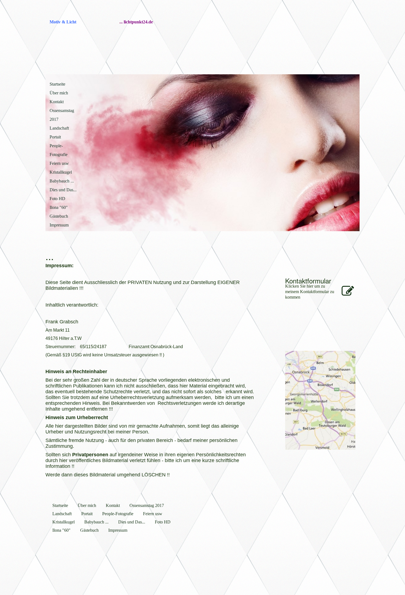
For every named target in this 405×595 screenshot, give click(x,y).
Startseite (57, 84)
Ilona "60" (59, 207)
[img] (320, 33)
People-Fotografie (59, 150)
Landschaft (59, 128)
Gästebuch (59, 216)
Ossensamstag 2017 (62, 115)
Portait (55, 137)
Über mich (59, 93)
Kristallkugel (61, 172)
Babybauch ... (62, 181)
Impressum (59, 225)
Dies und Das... (63, 189)
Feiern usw (59, 163)
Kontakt (57, 101)
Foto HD (57, 198)
